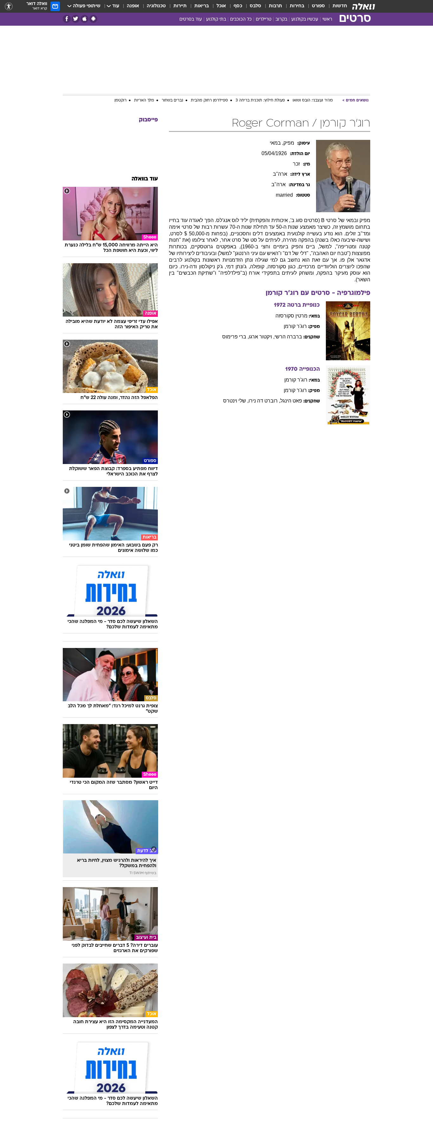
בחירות (297, 6)
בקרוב (281, 19)
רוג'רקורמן (295, 326)
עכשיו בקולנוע (304, 19)
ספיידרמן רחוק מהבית (209, 100)
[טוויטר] (76, 19)
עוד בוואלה (145, 179)
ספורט (318, 6)
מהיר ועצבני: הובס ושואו (313, 100)
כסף (238, 6)
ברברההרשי (288, 336)
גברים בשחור (172, 100)
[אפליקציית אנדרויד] (93, 19)
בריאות (201, 6)
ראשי (327, 19)
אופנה (133, 6)
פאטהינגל (291, 400)
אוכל (221, 6)
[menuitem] (336, 6)
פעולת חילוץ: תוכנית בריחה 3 (260, 100)
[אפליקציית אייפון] (84, 19)
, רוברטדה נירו (264, 400)
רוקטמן (120, 100)
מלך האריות (144, 100)
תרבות (275, 6)
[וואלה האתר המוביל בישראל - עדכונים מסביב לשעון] (363, 6)
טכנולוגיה (156, 6)
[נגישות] (9, 6)
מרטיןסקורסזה (291, 315)
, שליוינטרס (236, 400)
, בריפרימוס (235, 336)
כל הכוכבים (241, 19)
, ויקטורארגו (262, 336)
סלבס (255, 6)
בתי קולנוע (216, 19)
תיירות (180, 6)
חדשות (340, 6)
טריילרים (263, 19)
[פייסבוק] (67, 19)
